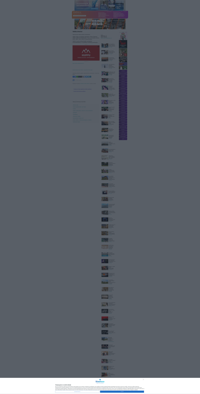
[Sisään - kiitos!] (144, 380)
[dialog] (100, 386)
